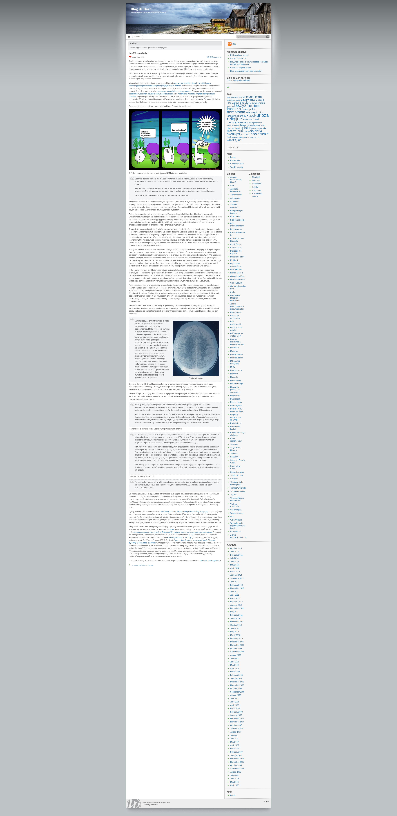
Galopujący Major (237, 276)
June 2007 (234, 739)
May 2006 (234, 782)
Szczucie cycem (237, 472)
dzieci (235, 102)
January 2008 (236, 715)
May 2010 (234, 632)
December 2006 (237, 759)
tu (189, 535)
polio (253, 128)
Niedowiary (235, 395)
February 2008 (236, 712)
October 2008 (236, 688)
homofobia (236, 112)
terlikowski (234, 137)
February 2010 (236, 638)
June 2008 (234, 702)
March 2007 (235, 749)
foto (257, 105)
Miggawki (234, 351)
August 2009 (235, 655)
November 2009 (237, 645)
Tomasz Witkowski (238, 488)
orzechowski (240, 125)
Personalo (256, 184)
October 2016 (236, 548)
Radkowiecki (235, 423)
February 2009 (236, 675)
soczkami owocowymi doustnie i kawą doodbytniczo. (151, 94)
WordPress (134, 803)
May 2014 (234, 565)
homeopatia (248, 109)
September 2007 (237, 728)
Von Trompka (235, 510)
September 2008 (237, 692)
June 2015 (234, 551)
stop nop (245, 134)
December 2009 (237, 642)
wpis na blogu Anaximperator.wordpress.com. (193, 532)
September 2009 (237, 652)
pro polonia (261, 128)
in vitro (260, 112)
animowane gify (234, 97)
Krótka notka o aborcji (239, 55)
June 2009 (234, 662)
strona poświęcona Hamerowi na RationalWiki (153, 532)
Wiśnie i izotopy (236, 513)
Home (129, 36)
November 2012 (237, 588)
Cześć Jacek (235, 244)
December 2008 (237, 682)
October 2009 (236, 648)
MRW (232, 367)
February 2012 (236, 602)
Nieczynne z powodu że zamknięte (235, 389)
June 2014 (234, 562)
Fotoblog (256, 180)
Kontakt (137, 37)
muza (244, 122)
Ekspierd (245, 102)
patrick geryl (259, 125)
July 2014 (234, 558)
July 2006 (234, 775)
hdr (239, 109)
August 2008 (235, 695)
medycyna (233, 122)
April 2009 (234, 668)
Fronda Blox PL (236, 273)
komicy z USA (246, 116)
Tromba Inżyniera (237, 491)
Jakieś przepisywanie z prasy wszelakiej (237, 306)
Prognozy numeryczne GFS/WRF (235, 417)
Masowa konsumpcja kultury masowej (237, 342)
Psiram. (171, 529)
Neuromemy (235, 380)
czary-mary (249, 99)
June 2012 (234, 595)
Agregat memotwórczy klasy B (236, 179)
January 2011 (236, 618)
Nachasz (234, 374)
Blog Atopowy (236, 229)
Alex (232, 185)
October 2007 (236, 725)
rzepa (246, 131)
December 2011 (237, 608)
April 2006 (234, 785)
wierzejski (234, 140)
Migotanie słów (236, 354)
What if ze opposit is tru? (240, 68)
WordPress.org (236, 167)
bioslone (231, 100)
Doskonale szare (237, 257)
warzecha (254, 137)
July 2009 (234, 658)
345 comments (215, 57)
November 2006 (237, 762)
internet (251, 112)
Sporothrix (234, 457)
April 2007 (234, 745)
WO (231, 516)
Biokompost (235, 216)
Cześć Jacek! (235, 248)
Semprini (234, 444)
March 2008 (235, 708)
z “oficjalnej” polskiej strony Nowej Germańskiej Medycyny (183, 512)
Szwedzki (234, 479)
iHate (232, 292)
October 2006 (236, 765)
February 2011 (236, 615)
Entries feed (235, 160)
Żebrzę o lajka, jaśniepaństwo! (238, 80)
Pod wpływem (236, 406)
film (252, 106)
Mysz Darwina (236, 370)
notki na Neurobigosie (210, 561)
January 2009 (236, 678)
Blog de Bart (141, 9)
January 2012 (236, 605)
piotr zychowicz (234, 128)
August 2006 (235, 772)
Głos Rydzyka (236, 283)
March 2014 (235, 571)
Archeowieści (236, 195)
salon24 (256, 131)
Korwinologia (235, 312)
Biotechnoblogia (237, 220)
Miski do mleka (236, 358)
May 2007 (234, 742)
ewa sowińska (258, 103)
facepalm (230, 106)
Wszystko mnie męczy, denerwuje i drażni (237, 525)
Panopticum (235, 399)
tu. (193, 535)
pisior (246, 128)
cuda (238, 100)
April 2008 (234, 705)
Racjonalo (256, 190)
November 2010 (237, 622)
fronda (231, 109)
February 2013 (236, 585)
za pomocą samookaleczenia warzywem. (174, 91)
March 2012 (235, 598)
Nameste (234, 377)
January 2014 (236, 575)
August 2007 (235, 732)
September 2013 (237, 578)
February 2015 (236, 555)
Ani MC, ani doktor (138, 53)
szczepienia (259, 134)
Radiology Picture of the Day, (179, 538)
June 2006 (234, 779)
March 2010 (235, 635)
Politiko (255, 187)
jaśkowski (232, 116)
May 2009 (234, 665)
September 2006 (237, 769)
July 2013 (234, 582)
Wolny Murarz (236, 520)
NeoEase (154, 805)
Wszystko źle (235, 532)
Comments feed (237, 164)
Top (267, 801)
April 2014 (234, 568)
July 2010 (234, 628)
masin (256, 119)
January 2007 (236, 755)
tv (249, 137)
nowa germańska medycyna (142, 565)
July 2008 (234, 699)
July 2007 (234, 735)
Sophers (233, 453)
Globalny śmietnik (237, 279)
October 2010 (236, 625)
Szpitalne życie (236, 475)
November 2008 (237, 685)
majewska (247, 119)
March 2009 (235, 672)
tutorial (244, 137)
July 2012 (234, 592)
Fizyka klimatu (236, 269)
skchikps (233, 134)
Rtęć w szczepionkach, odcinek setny (246, 71)
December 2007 (237, 719)
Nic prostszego (236, 384)
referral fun (235, 131)
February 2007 (236, 752)
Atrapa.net (234, 201)
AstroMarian (235, 198)
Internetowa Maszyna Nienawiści (235, 298)
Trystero (233, 495)
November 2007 (237, 722)
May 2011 (234, 612)
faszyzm (242, 105)
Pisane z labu (236, 402)
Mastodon (234, 348)
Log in (233, 157)
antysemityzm (252, 96)
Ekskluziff (234, 260)
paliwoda (251, 125)
